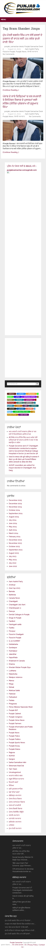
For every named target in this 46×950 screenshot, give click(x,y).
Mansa (11, 681)
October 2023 (14, 546)
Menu (3, 20)
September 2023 (15, 550)
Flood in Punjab (9, 52)
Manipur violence (15, 677)
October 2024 (14, 510)
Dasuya (12, 611)
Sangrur (12, 759)
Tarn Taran (13, 769)
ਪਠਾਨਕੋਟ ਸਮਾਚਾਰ (15, 818)
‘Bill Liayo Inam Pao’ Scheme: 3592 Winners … (22, 864)
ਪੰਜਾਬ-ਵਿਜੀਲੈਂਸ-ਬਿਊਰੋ (16, 812)
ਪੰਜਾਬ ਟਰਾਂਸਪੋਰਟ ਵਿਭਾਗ (17, 802)
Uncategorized (15, 772)
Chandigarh (13, 601)
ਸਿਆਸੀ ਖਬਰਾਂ (13, 782)
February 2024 (14, 537)
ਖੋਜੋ (37, 384)
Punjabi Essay (14, 746)
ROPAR (12, 756)
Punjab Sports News (17, 743)
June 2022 (13, 566)
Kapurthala (13, 657)
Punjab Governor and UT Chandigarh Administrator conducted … (22, 890)
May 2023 (13, 560)
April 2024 (13, 530)
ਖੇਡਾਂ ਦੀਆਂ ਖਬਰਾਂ (14, 792)
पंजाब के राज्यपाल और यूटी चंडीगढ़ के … (22, 897)
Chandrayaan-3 (15, 608)
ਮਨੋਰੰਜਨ (11, 825)
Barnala (12, 591)
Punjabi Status (14, 749)
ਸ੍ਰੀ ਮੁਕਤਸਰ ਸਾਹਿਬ (15, 789)
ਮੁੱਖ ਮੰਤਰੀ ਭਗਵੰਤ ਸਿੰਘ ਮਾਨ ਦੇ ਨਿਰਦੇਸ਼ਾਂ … (18, 921)
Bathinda (12, 595)
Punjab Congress (15, 717)
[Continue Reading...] (11, 90)
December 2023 (15, 540)
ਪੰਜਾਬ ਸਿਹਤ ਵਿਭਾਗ (15, 799)
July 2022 (12, 563)
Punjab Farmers (15, 723)
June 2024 (13, 523)
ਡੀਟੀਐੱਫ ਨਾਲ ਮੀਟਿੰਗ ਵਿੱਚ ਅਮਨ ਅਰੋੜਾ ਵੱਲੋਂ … (21, 852)
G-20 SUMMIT (14, 641)
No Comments (8, 54)
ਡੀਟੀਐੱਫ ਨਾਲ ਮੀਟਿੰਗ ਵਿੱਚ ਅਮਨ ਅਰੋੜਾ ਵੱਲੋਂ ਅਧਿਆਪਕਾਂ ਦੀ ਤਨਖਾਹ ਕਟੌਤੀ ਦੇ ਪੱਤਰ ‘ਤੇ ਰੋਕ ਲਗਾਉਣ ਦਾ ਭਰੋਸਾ (23, 440)
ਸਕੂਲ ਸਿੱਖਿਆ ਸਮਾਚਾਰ (16, 779)
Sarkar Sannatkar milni (17, 762)
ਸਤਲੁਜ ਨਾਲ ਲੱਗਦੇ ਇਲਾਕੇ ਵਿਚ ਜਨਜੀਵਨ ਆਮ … (20, 924)
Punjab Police (14, 736)
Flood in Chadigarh (16, 634)
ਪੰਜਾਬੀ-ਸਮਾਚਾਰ (32, 52)
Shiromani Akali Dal (16, 766)
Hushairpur (13, 651)
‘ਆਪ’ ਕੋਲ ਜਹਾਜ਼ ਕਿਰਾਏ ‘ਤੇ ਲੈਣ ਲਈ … (17, 927)
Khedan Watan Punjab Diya (19, 667)
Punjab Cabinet (15, 714)
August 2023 (14, 553)
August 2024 (14, 517)
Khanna (12, 664)
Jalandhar (12, 654)
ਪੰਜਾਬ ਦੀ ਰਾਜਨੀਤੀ (15, 805)
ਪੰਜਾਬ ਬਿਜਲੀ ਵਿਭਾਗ (15, 809)
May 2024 (13, 527)
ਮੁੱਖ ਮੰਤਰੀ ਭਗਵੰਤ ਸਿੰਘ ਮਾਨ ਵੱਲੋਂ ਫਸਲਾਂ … (18, 934)
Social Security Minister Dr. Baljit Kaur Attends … (22, 858)
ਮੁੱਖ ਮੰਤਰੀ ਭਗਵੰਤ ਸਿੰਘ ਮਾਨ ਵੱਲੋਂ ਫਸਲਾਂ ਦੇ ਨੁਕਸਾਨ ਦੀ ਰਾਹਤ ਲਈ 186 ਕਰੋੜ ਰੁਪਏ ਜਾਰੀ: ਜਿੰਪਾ (22, 38)
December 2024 (15, 504)
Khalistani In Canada (17, 661)
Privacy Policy (33, 945)
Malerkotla (13, 674)
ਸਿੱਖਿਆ (11, 785)
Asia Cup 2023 (14, 588)
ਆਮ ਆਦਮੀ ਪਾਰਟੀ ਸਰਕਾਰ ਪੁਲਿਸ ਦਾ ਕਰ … (21, 846)
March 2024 (13, 533)
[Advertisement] (23, 357)
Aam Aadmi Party (32, 49)
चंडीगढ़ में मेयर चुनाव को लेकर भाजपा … (21, 903)
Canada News (14, 598)
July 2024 (12, 520)
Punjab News (21, 52)
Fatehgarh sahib (15, 624)
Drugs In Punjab (15, 618)
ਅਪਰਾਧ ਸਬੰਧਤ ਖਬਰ (15, 776)
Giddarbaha (13, 644)
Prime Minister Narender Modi (20, 707)
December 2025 (15, 500)
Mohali (11, 687)
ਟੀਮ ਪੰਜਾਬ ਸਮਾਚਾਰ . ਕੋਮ (19, 945)
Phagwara (13, 704)
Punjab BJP (13, 710)
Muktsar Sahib (14, 690)
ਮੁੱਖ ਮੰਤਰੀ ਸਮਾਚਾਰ (15, 828)
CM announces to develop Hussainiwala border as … (23, 870)
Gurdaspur (13, 648)
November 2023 (15, 543)
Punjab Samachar (16, 942)
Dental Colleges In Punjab (19, 615)
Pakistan (12, 694)
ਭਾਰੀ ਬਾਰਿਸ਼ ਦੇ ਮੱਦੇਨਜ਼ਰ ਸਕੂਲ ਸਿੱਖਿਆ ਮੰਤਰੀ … (20, 930)
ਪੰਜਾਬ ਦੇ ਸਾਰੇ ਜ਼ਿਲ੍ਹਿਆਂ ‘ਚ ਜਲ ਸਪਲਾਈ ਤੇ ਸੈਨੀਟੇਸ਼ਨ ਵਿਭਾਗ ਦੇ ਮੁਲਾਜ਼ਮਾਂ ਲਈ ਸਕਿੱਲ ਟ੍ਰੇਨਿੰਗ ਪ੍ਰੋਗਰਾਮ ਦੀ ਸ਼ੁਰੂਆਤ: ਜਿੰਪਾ (22, 102)
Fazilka (11, 628)
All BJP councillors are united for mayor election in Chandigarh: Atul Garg (22, 467)
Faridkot (12, 621)
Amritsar (12, 585)
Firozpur (12, 631)
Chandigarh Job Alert (17, 605)
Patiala (11, 700)
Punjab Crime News (16, 720)
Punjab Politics (15, 739)
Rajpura (12, 752)
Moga (11, 684)
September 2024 (15, 513)
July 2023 (12, 556)
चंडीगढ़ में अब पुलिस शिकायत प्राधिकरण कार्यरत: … (21, 909)
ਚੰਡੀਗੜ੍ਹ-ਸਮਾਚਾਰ (15, 795)
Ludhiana (12, 671)
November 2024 (15, 507)
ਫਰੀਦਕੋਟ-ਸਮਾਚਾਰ (15, 822)
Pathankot (13, 697)
